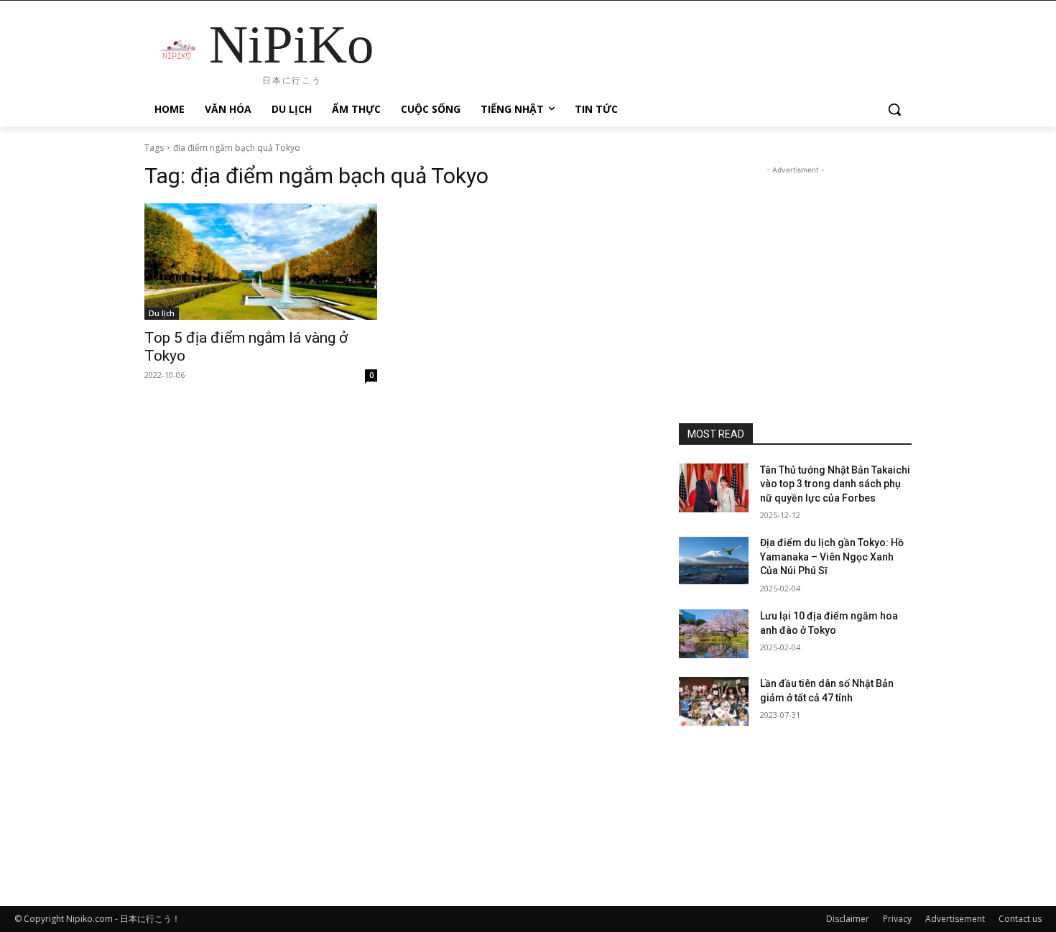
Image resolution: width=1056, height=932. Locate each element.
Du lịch (162, 313)
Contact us (1020, 919)
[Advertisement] (795, 267)
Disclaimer (847, 919)
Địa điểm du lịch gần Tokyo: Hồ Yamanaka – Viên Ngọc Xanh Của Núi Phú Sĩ (832, 556)
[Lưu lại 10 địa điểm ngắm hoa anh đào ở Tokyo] (714, 633)
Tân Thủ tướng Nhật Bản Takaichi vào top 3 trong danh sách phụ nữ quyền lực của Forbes (835, 484)
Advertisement (955, 919)
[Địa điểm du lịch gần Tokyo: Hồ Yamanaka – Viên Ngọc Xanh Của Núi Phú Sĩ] (714, 560)
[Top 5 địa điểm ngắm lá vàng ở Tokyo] (260, 261)
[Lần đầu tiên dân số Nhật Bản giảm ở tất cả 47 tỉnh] (714, 701)
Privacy (897, 919)
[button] (894, 109)
